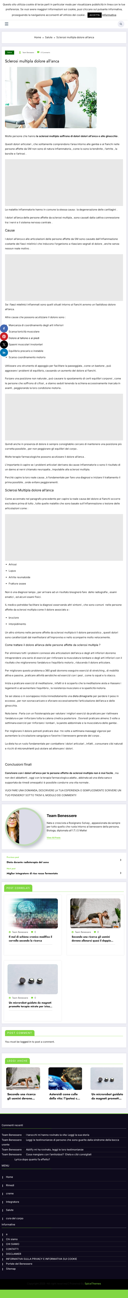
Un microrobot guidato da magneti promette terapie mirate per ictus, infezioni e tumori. (30, 1004)
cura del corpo (14, 1218)
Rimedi (10, 1185)
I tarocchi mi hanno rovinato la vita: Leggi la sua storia (57, 1134)
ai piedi (35, 338)
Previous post (13, 857)
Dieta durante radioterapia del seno (28, 862)
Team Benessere (28, 52)
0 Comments (45, 52)
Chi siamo (12, 1239)
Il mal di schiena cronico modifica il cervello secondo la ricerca (30, 938)
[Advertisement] (64, 182)
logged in (25, 1041)
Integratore (12, 1201)
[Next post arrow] (120, 873)
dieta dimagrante (82, 696)
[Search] (121, 24)
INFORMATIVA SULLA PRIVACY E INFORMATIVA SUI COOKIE (41, 1258)
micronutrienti (26, 748)
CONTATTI (12, 1249)
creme (10, 1193)
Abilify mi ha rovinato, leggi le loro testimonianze (55, 1149)
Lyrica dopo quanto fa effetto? (32, 1159)
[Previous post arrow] (120, 860)
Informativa (109, 15)
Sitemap (11, 1268)
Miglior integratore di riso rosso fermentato (32, 873)
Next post (11, 868)
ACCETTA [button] (95, 15)
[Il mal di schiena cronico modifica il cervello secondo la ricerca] (33, 913)
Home (9, 1176)
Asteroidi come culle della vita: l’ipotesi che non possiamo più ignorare (27, 1096)
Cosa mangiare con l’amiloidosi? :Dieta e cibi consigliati (59, 1154)
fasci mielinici (18, 304)
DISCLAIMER (13, 1253)
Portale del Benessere (19, 1263)
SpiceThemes (93, 1283)
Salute (9, 52)
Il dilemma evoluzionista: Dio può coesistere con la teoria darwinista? (111, 1096)
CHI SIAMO (12, 1244)
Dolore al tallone (18, 338)
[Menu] (6, 24)
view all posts (53, 838)
